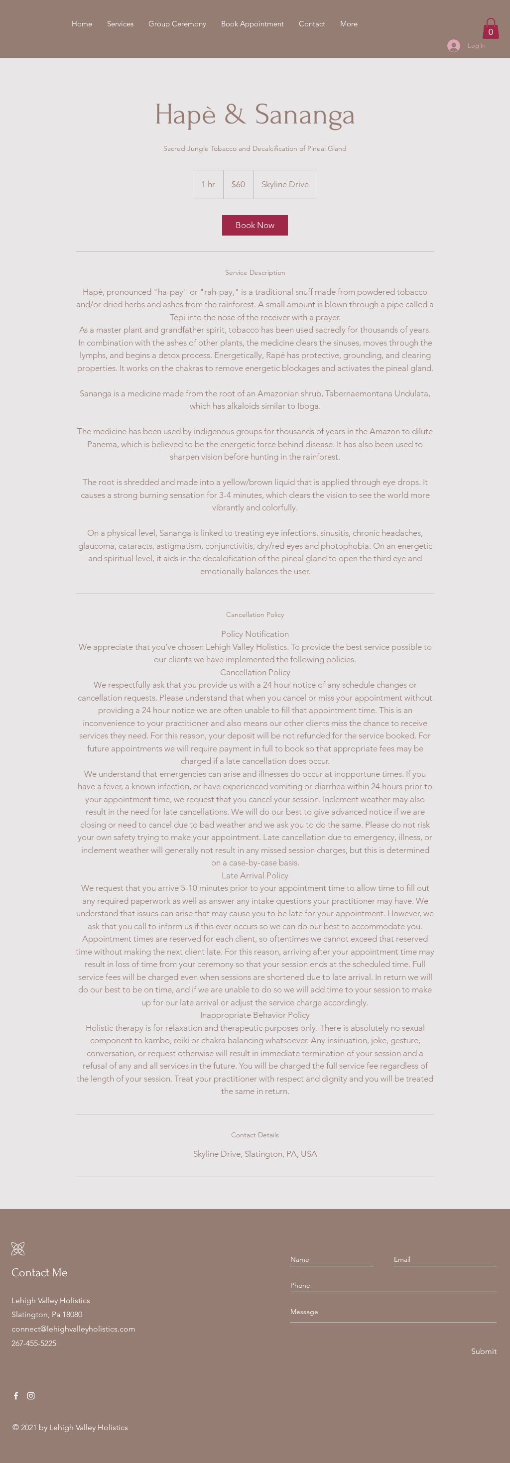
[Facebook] (16, 1396)
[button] (177, 24)
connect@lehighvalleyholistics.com (73, 1329)
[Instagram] (31, 1396)
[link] (255, 225)
